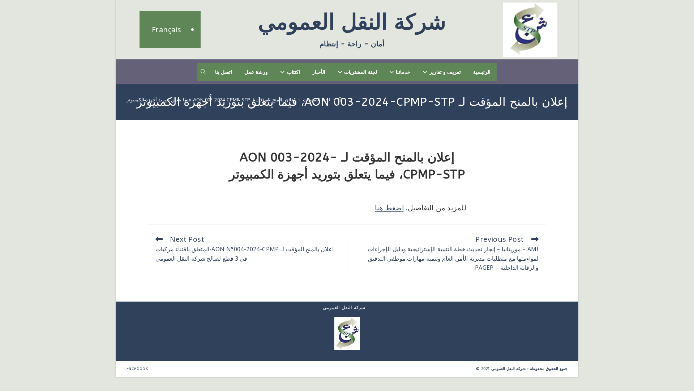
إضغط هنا (389, 208)
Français (166, 29)
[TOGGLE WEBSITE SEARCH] (203, 72)
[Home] (340, 99)
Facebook (137, 368)
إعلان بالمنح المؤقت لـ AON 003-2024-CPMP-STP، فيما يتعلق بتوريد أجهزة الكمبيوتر (211, 99)
